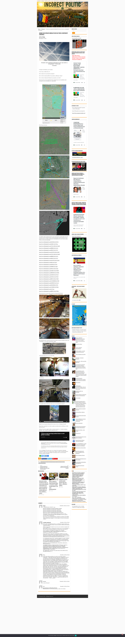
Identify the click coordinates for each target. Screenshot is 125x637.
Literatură (67, 0)
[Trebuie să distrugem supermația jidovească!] (73, 409)
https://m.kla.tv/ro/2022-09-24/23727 (50, 587)
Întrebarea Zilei (70, 0)
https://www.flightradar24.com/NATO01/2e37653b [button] (48, 242)
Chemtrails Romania (42, 463)
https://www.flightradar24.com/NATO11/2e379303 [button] (48, 276)
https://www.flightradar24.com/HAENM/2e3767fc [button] (48, 285)
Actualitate (42, 0)
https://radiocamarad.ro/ (76, 236)
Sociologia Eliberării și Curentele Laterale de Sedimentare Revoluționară (81, 420)
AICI (80, 300)
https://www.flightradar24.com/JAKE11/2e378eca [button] (48, 244)
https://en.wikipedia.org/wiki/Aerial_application (52, 509)
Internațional (39, 0)
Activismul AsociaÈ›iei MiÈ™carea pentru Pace (78, 485)
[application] (54, 413)
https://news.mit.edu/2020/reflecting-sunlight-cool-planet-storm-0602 (56, 516)
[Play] (40, 421)
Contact (79, 0)
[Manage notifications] (122, 634)
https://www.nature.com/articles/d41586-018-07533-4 (53, 512)
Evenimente (46, 0)
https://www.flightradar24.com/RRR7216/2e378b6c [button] (49, 291)
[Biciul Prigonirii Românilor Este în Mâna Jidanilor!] (73, 459)
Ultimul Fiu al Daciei (79, 344)
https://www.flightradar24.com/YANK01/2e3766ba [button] (48, 287)
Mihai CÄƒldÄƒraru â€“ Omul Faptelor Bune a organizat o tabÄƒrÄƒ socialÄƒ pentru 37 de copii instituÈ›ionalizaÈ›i (78, 479)
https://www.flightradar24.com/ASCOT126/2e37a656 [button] (49, 252)
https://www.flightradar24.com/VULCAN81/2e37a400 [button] (49, 246)
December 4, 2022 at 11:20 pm (64, 581)
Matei (44, 505)
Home (39, 29)
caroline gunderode (47, 522)
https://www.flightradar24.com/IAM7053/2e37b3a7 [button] (49, 274)
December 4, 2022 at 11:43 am (64, 505)
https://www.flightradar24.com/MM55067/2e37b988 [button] (49, 272)
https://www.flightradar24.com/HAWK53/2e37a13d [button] (49, 283)
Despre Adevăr (78, 382)
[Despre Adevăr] (73, 383)
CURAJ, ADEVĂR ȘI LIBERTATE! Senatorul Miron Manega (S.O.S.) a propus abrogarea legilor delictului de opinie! (80, 340)
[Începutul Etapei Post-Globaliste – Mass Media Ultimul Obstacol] (73, 427)
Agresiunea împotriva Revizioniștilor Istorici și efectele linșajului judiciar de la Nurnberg (81, 379)
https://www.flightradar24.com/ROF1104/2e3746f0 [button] (48, 278)
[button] (54, 414)
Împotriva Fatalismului (79, 423)
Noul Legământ (78, 397)
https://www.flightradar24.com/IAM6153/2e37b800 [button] (49, 270)
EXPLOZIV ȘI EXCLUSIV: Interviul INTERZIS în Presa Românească (80, 452)
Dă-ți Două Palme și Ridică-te (80, 412)
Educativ (49, 0)
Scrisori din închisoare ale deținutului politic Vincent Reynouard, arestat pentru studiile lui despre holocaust (44, 467)
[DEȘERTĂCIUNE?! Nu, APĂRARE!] (73, 392)
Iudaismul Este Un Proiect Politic (81, 447)
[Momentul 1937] (73, 434)
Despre (76, 0)
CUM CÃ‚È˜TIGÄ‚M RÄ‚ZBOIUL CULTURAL (79, 496)
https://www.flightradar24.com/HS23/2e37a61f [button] (48, 262)
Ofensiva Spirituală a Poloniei (80, 455)
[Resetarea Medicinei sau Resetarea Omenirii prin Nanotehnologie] (73, 395)
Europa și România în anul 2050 (80, 354)
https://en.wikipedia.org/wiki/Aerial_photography (52, 511)
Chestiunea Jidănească (62, 0)
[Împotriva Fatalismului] (73, 424)
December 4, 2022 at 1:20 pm (64, 522)
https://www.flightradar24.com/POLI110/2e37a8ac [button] (48, 268)
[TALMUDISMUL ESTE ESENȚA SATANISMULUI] (73, 463)
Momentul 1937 (78, 433)
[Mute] (66, 421)
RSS (73, 471)
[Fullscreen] (68, 421)
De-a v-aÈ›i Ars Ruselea (76, 497)
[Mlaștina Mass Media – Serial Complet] (73, 430)
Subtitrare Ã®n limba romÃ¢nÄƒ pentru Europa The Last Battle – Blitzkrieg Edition (78, 482)
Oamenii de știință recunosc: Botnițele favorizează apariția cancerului (64, 467)
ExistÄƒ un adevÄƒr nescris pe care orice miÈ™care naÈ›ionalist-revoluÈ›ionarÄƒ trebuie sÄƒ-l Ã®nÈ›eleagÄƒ (79, 493)
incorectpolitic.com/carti (76, 38)
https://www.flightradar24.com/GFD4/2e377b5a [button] (48, 264)
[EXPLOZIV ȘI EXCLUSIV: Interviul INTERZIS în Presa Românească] (73, 452)
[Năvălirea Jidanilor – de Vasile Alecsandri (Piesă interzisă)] (73, 351)
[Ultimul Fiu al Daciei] (73, 345)
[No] (123, 635)
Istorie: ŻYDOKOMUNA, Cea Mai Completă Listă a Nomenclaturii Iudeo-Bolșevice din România (81, 444)
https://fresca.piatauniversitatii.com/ (78, 113)
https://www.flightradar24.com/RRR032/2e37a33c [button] (48, 248)
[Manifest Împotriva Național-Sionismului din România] (73, 441)
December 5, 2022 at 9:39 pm (64, 586)
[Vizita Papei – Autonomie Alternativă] (73, 358)
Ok (75, 635)
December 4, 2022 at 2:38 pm (64, 554)
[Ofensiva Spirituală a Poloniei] (73, 456)
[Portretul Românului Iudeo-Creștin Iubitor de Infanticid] (73, 437)
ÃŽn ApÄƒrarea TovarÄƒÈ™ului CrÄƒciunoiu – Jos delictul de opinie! (79, 499)
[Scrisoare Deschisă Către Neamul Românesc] (73, 416)
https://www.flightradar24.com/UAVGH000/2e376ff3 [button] (49, 281)
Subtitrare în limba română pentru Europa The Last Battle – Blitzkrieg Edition (63, 482)
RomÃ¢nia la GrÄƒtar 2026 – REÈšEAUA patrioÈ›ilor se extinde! (79, 501)
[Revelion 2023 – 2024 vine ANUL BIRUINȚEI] (73, 362)
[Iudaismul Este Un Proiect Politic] (73, 448)
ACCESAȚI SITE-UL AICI (77, 157)
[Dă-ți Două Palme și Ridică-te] (73, 413)
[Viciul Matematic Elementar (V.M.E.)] (73, 466)
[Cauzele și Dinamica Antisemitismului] (73, 348)
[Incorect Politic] (62, 14)
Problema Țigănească (56, 0)
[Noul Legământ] (73, 398)
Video (74, 0)
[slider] (53, 421)
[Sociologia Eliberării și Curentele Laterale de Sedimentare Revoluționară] (73, 419)
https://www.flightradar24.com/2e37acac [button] (46, 289)
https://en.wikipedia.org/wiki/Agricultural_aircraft (52, 508)
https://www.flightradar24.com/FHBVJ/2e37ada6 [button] (48, 266)
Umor (52, 0)
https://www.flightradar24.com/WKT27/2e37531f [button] (48, 250)
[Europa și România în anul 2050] (73, 355)
